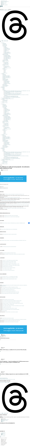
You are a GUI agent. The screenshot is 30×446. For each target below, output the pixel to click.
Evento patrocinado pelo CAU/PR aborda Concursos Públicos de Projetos (11, 265)
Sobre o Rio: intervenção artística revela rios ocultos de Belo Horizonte (11, 309)
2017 (5, 71)
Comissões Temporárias (7, 49)
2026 (5, 69)
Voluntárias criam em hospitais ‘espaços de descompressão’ (11, 215)
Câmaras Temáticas (6, 50)
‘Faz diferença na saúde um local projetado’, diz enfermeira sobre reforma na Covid (14, 194)
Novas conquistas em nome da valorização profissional (8, 267)
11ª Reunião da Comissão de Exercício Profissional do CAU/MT (10, 277)
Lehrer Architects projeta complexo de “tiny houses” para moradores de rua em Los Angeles (13, 305)
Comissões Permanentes (7, 48)
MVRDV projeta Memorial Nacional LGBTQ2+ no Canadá (10, 308)
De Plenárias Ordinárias (7, 55)
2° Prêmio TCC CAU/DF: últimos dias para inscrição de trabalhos (10, 260)
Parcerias (4, 126)
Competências (4, 105)
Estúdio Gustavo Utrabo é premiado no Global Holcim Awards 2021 (12, 197)
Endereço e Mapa (5, 44)
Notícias (4, 88)
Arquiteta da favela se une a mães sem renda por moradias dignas (11, 216)
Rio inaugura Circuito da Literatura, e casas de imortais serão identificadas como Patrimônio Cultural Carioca (13, 240)
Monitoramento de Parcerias (7, 67)
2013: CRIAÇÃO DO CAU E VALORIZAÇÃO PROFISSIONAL (12, 97)
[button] (15, 172)
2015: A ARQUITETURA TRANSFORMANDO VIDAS (11, 157)
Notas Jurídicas (4, 84)
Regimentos (4, 74)
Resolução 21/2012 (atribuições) (6, 76)
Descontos (5, 128)
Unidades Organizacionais (7, 52)
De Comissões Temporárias (7, 58)
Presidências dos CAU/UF (7, 53)
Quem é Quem (4, 107)
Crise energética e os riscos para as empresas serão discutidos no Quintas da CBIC (11, 288)
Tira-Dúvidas (2, 99)
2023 (5, 70)
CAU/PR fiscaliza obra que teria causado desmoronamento (9, 246)
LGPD (3, 61)
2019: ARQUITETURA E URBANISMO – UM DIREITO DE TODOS (12, 153)
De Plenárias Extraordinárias (7, 56)
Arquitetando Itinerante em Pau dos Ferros (7, 266)
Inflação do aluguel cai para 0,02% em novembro (8, 299)
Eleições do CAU (5, 130)
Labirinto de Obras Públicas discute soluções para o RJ (8, 289)
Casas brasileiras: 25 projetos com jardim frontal (8, 304)
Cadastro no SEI (6, 63)
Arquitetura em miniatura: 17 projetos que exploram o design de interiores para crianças (13, 303)
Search (1, 9)
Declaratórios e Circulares (7, 83)
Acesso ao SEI (6, 62)
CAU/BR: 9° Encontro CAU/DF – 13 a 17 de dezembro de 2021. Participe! (9, 276)
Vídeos (4, 89)
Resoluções (4, 78)
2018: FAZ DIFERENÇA (7, 92)
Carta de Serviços (5, 45)
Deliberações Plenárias (5, 79)
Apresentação (4, 43)
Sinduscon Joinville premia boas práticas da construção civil (8, 290)
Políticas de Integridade (5, 60)
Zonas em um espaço (4, 310)
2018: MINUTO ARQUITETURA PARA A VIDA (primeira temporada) (12, 93)
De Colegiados (6, 59)
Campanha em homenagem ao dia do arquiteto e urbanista (9, 261)
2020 (5, 132)
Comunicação (3, 87)
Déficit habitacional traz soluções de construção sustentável (9, 234)
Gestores (5, 51)
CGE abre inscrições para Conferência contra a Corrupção (9, 262)
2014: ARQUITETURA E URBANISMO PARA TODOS (11, 96)
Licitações (4, 68)
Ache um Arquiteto (5, 101)
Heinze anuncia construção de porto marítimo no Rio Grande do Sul (12, 320)
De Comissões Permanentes (7, 57)
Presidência (5, 47)
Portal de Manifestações (5, 85)
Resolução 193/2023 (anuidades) (6, 77)
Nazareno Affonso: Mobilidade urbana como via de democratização (9, 229)
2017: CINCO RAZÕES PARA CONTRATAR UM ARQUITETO (12, 155)
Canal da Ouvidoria (5, 102)
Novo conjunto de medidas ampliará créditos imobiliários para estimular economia (11, 300)
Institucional (2, 42)
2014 (5, 72)
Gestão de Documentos (5, 64)
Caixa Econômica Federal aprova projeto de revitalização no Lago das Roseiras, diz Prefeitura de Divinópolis (13, 319)
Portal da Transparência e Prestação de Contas (8, 98)
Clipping (5, 336)
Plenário (5, 46)
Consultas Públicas (5, 86)
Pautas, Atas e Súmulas (5, 54)
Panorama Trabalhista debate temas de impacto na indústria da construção (10, 293)
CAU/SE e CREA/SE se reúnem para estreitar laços (8, 270)
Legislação (2, 73)
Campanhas (4, 151)
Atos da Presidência (5, 80)
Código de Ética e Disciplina (6, 75)
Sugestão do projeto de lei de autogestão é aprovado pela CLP (9, 200)
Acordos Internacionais (7, 66)
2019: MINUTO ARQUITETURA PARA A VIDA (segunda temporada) (12, 91)
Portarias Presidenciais (7, 81)
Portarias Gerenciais (6, 82)
